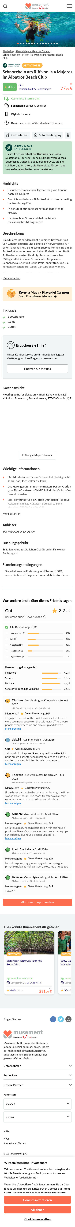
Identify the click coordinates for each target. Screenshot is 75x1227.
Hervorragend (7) (17, 633)
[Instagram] (68, 1019)
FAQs (6, 1139)
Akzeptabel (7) (16, 645)
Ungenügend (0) (17, 657)
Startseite (8, 51)
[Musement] (37, 6)
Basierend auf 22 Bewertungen (34, 89)
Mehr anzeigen (13, 729)
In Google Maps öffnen (36, 455)
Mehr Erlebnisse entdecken (36, 296)
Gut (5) (13, 639)
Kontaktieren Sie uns (14, 1143)
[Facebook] (52, 1019)
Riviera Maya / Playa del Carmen (33, 51)
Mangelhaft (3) (16, 651)
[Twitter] (60, 1019)
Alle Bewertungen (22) (23, 627)
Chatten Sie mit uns (37, 369)
